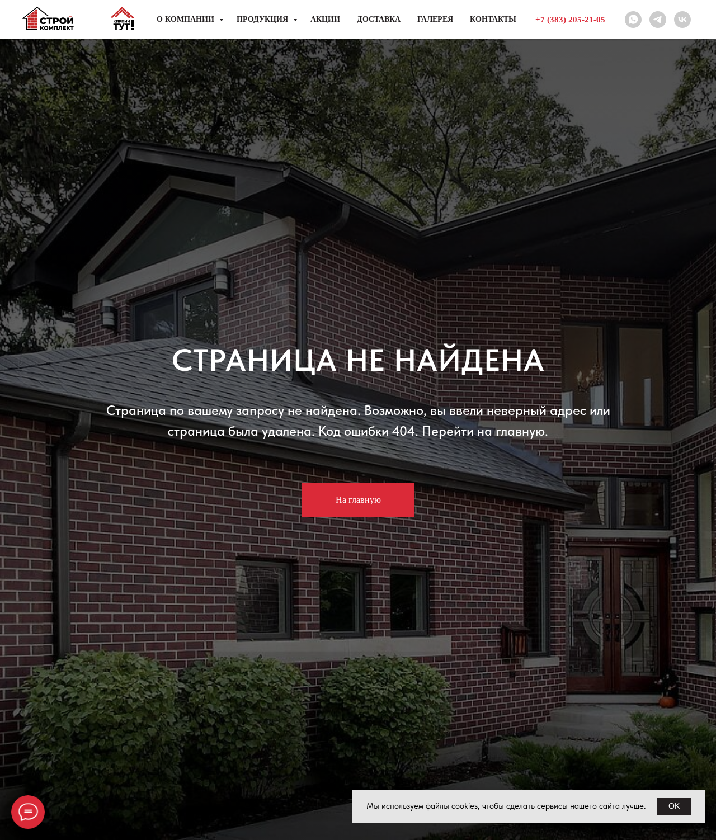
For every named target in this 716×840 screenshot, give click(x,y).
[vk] (682, 19)
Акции (325, 19)
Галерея (435, 19)
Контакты (493, 19)
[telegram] (657, 19)
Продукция (263, 19)
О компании (186, 19)
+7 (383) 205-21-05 (570, 19)
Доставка (379, 19)
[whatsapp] (633, 19)
